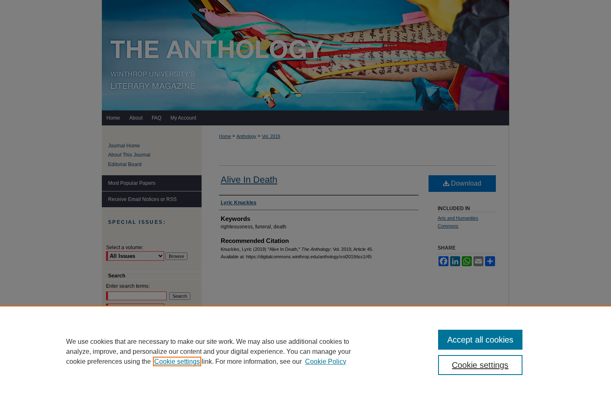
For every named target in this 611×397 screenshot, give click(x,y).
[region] (305, 351)
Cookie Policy (325, 361)
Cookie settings (177, 361)
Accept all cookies (480, 339)
